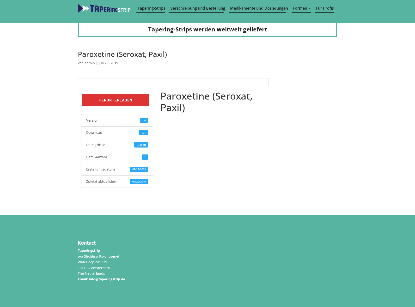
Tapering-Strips (151, 8)
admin (90, 63)
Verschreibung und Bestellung (197, 8)
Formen (300, 8)
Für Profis (325, 8)
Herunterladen (115, 100)
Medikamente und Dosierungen (258, 8)
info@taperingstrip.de (107, 279)
